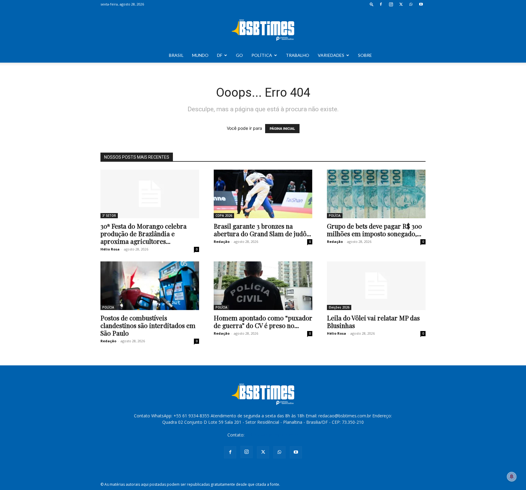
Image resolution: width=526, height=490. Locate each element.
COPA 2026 (224, 215)
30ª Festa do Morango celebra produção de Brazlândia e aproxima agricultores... (143, 233)
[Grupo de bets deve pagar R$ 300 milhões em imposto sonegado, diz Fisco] (376, 194)
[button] (371, 4)
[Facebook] (380, 4)
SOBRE (365, 55)
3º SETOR (109, 215)
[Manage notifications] (512, 476)
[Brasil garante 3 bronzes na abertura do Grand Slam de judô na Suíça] (263, 194)
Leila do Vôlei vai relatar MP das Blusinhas (373, 321)
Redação (222, 241)
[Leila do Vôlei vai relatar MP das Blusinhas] (376, 285)
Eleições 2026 (339, 307)
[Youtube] (421, 4)
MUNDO (200, 55)
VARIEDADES (331, 55)
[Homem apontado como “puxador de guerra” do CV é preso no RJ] (263, 285)
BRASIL (176, 55)
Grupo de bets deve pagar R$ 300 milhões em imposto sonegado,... (374, 230)
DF (219, 55)
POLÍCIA (335, 215)
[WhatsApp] (411, 4)
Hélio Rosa (110, 249)
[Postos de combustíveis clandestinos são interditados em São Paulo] (149, 285)
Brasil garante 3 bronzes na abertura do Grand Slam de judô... (262, 230)
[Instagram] (390, 4)
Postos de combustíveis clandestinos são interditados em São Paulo (147, 325)
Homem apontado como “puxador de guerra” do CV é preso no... (263, 321)
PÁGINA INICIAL (282, 128)
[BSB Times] (263, 28)
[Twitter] (400, 4)
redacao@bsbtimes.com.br (272, 435)
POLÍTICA (261, 55)
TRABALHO (297, 55)
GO (239, 55)
